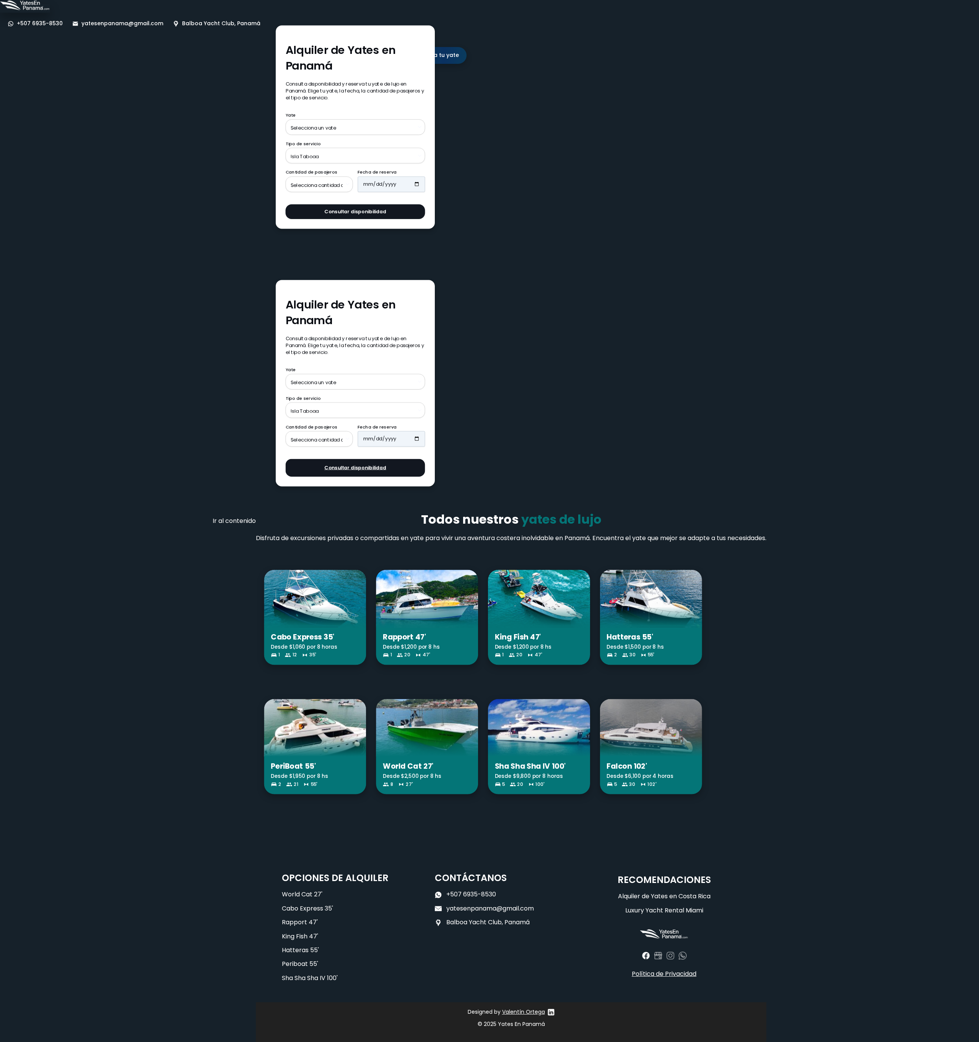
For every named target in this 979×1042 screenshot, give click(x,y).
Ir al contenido (234, 520)
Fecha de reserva (377, 172)
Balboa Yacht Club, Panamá (488, 922)
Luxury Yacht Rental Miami (664, 910)
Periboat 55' (300, 963)
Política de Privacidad (664, 973)
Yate (291, 115)
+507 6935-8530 (471, 894)
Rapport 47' (300, 922)
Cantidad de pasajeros (312, 172)
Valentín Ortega (523, 1012)
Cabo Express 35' (307, 908)
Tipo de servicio (303, 144)
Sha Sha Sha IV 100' (310, 978)
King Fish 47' (300, 936)
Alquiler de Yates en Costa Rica (664, 896)
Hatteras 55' (300, 950)
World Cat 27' (302, 894)
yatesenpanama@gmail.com (490, 908)
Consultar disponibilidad (355, 211)
